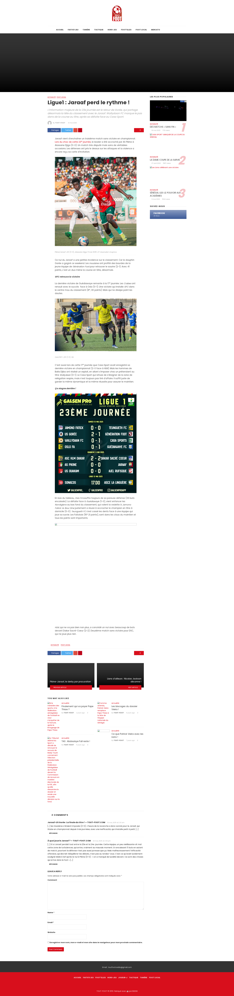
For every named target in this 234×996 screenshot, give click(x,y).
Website (51, 932)
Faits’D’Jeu (88, 977)
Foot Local (141, 29)
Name (51, 912)
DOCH (134, 991)
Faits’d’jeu (73, 29)
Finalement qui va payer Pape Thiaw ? (77, 708)
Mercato (155, 29)
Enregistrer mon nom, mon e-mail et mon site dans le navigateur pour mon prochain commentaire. (96, 942)
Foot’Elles (126, 29)
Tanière (86, 29)
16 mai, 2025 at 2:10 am (115, 822)
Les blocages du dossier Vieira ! (124, 708)
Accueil (59, 29)
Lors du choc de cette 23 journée (73, 141)
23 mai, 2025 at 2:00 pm (102, 841)
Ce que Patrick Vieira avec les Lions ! (127, 735)
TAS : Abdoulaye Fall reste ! (76, 741)
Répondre (53, 833)
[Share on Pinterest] (80, 130)
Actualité (52, 97)
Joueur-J (122, 977)
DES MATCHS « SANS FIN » (163, 126)
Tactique (98, 29)
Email (51, 922)
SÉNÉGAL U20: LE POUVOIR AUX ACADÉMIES (165, 194)
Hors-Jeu (112, 29)
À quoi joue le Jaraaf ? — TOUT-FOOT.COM (69, 840)
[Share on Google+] (75, 130)
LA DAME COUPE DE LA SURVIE (165, 159)
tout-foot (60, 123)
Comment (52, 880)
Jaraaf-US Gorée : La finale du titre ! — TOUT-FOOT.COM (76, 822)
